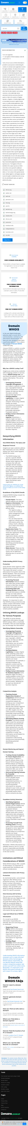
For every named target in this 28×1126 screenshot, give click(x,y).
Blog (2, 1105)
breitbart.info (9, 225)
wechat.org (8, 209)
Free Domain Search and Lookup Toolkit (10, 1076)
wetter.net (8, 193)
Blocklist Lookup (5, 1089)
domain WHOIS (17, 344)
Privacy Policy (4, 1101)
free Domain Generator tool (14, 1001)
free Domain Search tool (17, 989)
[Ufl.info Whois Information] (8, 2)
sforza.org (8, 190)
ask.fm (7, 206)
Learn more (19, 1123)
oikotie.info (8, 216)
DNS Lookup (10, 1047)
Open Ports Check (5, 1091)
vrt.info (7, 235)
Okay (24, 1124)
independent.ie (9, 229)
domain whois (4, 1080)
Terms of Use (4, 1103)
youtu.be (8, 222)
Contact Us (3, 1109)
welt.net (7, 196)
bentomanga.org (10, 212)
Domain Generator (5, 1078)
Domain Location (5, 1084)
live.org (7, 203)
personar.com (9, 199)
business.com (9, 232)
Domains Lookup (14, 1118)
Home (2, 1098)
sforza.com (8, 219)
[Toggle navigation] (19, 2)
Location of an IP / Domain (16, 1035)
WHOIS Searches (5, 1107)
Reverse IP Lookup (5, 1082)
